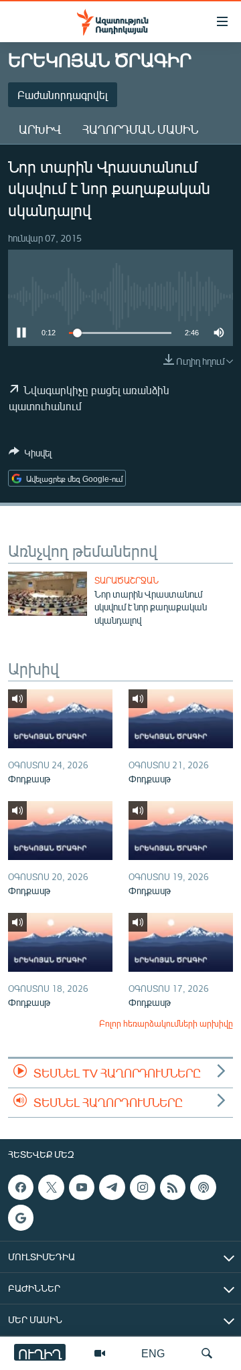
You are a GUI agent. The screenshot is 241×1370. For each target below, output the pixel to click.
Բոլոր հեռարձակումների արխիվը (166, 1023)
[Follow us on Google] (20, 1218)
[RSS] (172, 1187)
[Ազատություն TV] (100, 1353)
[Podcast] (203, 1187)
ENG (153, 1353)
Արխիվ (40, 129)
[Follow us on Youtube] (81, 1187)
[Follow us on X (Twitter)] (51, 1187)
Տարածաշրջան (126, 580)
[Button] (30, 455)
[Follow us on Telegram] (112, 1187)
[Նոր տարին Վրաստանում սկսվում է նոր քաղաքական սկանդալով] (47, 594)
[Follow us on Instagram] (142, 1187)
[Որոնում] (207, 1353)
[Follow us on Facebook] (20, 1187)
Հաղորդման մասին (140, 129)
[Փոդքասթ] (60, 718)
